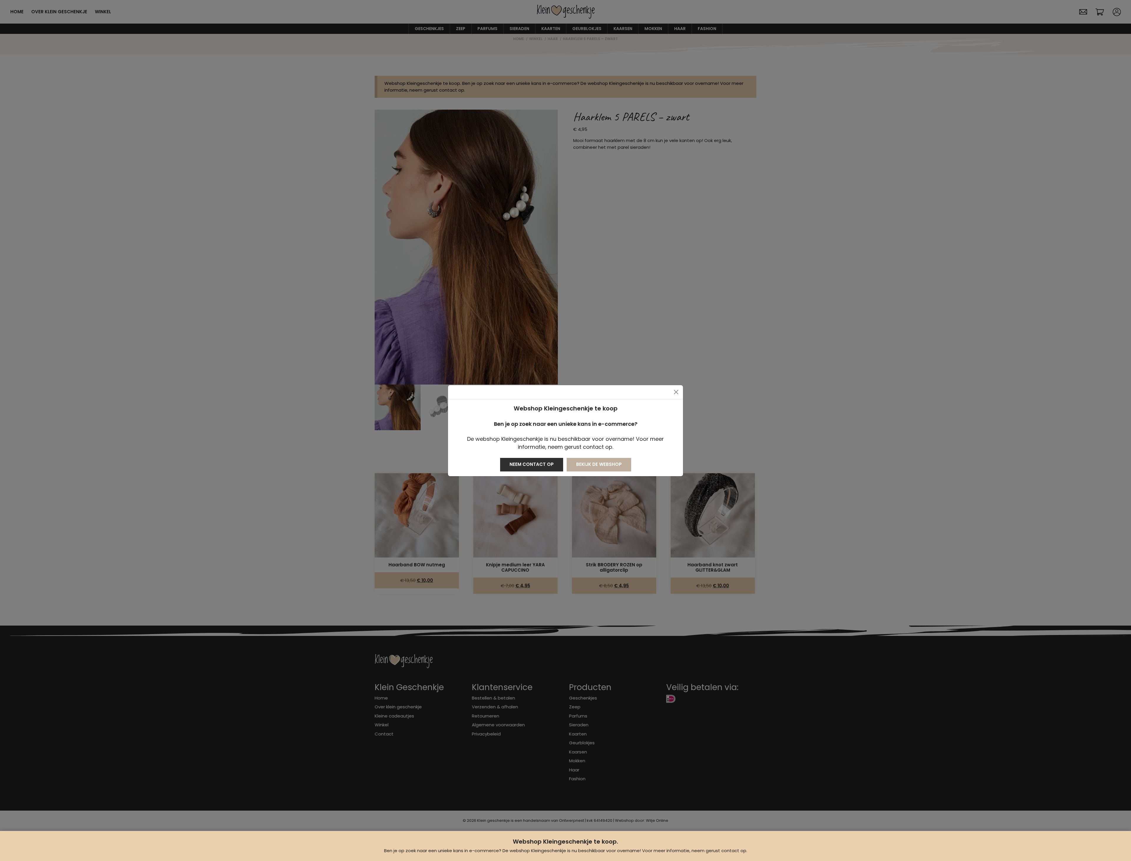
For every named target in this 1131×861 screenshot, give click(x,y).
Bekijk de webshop (599, 464)
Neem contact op (532, 464)
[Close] (676, 392)
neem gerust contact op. (719, 850)
